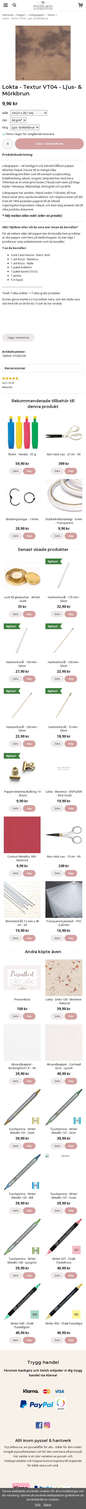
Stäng (47, 1505)
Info (15, 471)
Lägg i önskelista (18, 337)
